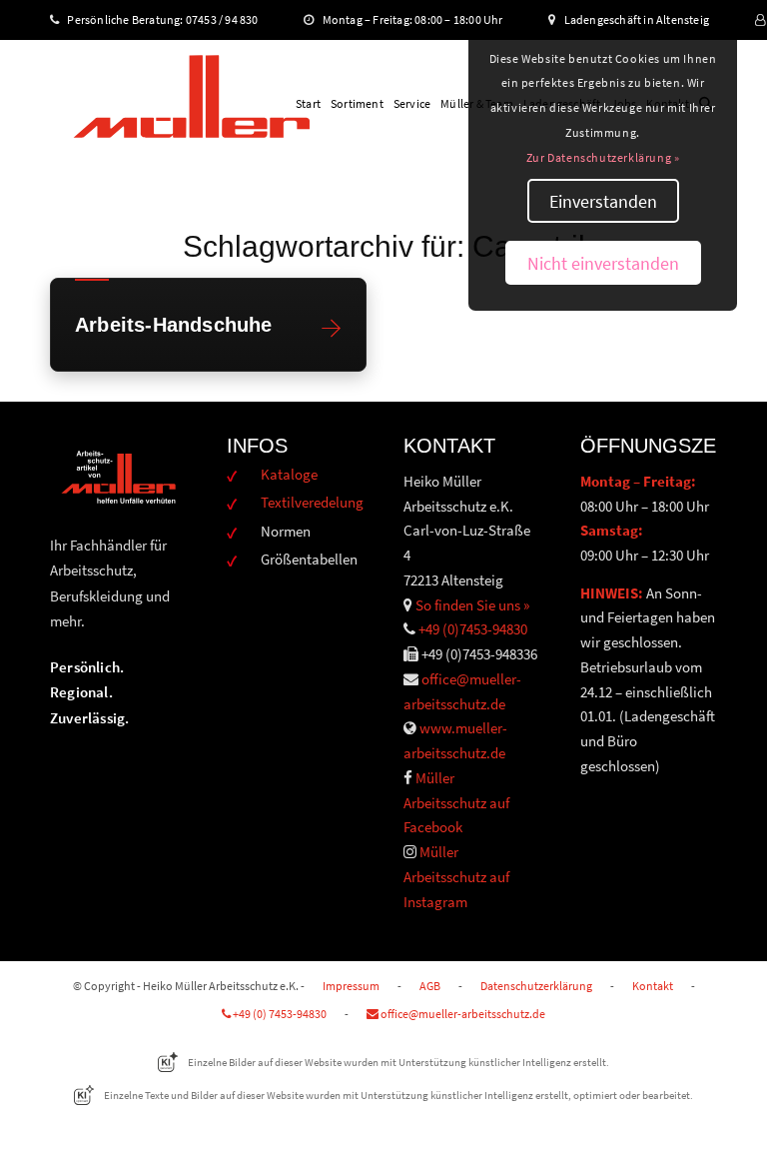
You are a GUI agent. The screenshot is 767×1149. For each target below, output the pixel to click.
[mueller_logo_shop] (191, 104)
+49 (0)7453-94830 (472, 628)
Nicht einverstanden (603, 263)
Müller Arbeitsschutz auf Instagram (456, 876)
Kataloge (289, 474)
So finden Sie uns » (472, 604)
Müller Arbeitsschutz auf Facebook (456, 802)
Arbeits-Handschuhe (174, 325)
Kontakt (652, 985)
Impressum (351, 985)
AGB (429, 985)
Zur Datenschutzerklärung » (603, 157)
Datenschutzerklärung (536, 985)
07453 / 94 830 (231, 19)
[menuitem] (308, 104)
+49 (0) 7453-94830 (279, 1013)
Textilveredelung (312, 502)
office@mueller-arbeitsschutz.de (462, 1013)
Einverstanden (603, 201)
